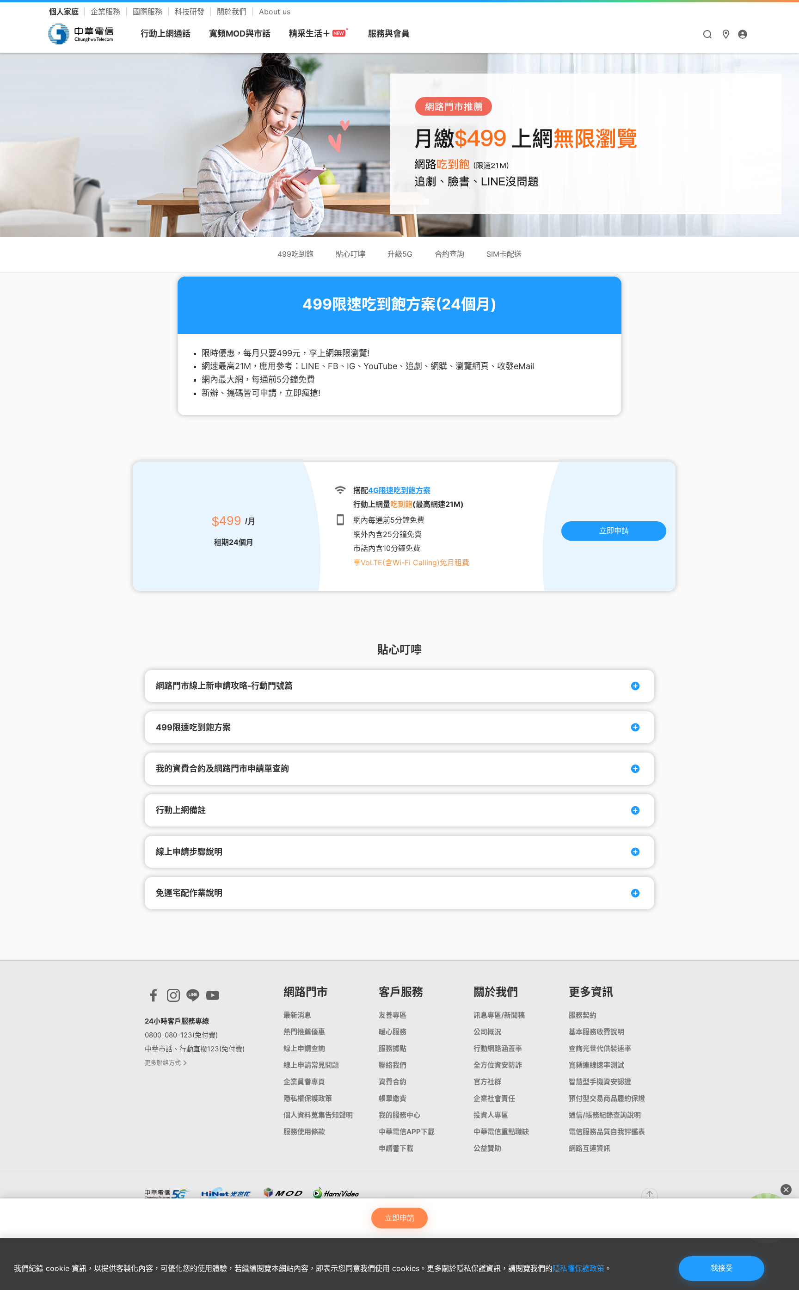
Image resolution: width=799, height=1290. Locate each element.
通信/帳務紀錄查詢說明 (605, 1115)
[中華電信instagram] (173, 998)
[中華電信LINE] (193, 998)
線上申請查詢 (304, 1048)
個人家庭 (64, 11)
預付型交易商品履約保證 (607, 1098)
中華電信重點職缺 (501, 1131)
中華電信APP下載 (407, 1131)
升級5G (399, 254)
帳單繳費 (392, 1098)
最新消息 (297, 1015)
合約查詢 (449, 254)
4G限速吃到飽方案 (399, 490)
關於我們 (233, 11)
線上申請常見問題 (311, 1065)
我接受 (722, 1268)
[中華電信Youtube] (213, 998)
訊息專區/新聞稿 (499, 1015)
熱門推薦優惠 (304, 1031)
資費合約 (392, 1081)
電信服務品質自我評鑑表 (607, 1131)
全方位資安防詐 (497, 1065)
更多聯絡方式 (163, 1062)
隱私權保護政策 (578, 1268)
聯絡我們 (392, 1065)
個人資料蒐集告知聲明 (318, 1115)
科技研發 (191, 11)
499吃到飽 (295, 254)
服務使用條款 (304, 1131)
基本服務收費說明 (596, 1031)
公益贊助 (487, 1148)
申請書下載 (396, 1148)
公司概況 (487, 1031)
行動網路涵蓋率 (497, 1048)
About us (274, 11)
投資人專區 (490, 1115)
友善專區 (392, 1015)
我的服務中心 (399, 1115)
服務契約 (582, 1015)
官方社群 (487, 1081)
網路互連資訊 (589, 1148)
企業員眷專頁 (304, 1081)
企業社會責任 (494, 1098)
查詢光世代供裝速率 (600, 1048)
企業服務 (107, 11)
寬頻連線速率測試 (596, 1065)
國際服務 (149, 11)
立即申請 (614, 530)
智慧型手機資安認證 (600, 1081)
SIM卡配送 (504, 254)
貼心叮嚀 (350, 254)
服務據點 (392, 1048)
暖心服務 (392, 1031)
